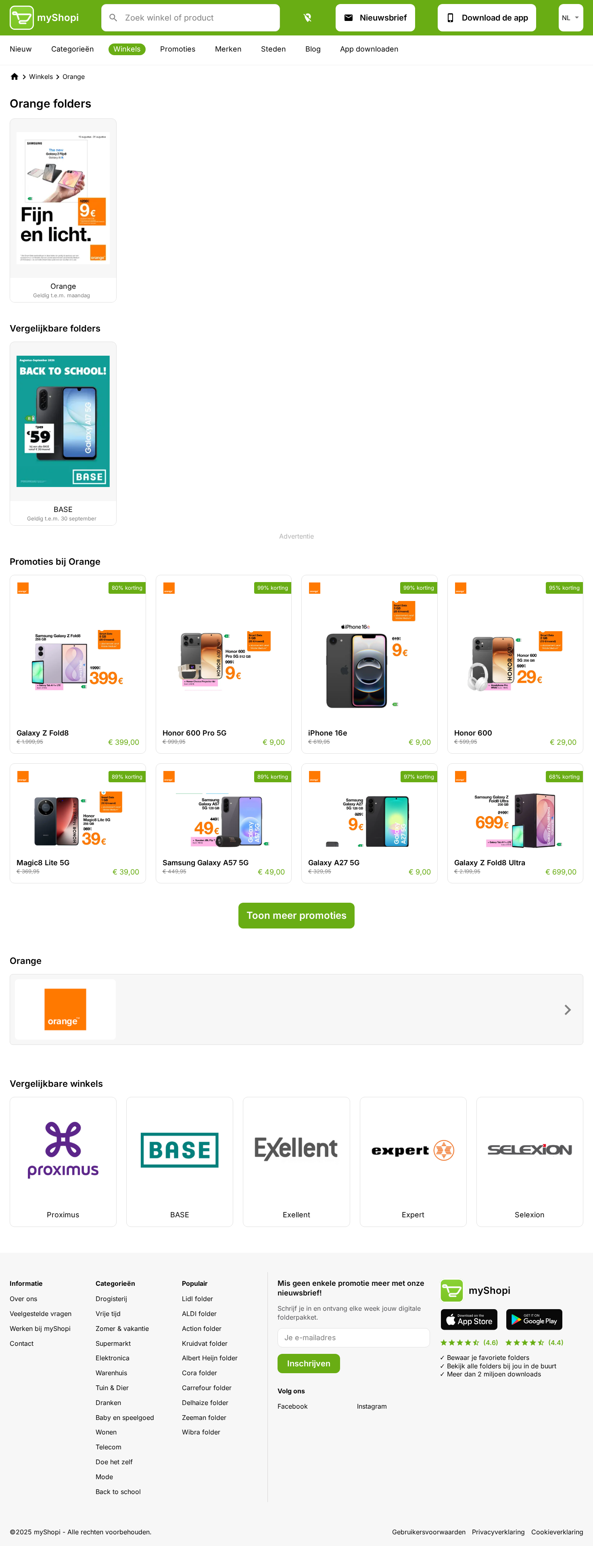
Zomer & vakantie (122, 1328)
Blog (313, 49)
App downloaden (369, 49)
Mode (104, 1477)
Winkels (127, 49)
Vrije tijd (108, 1314)
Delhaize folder (205, 1403)
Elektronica (112, 1358)
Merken (228, 49)
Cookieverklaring (557, 1532)
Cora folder (199, 1373)
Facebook (293, 1406)
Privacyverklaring (498, 1532)
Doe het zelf (114, 1462)
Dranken (108, 1403)
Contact (21, 1343)
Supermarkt (113, 1343)
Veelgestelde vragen (40, 1314)
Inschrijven (308, 1363)
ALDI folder (199, 1314)
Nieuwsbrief (383, 18)
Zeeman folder (204, 1417)
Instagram (372, 1406)
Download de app (495, 18)
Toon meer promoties (296, 915)
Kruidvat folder (205, 1343)
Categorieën (72, 49)
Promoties (178, 49)
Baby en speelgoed (125, 1417)
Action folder (201, 1328)
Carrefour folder (207, 1388)
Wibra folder (201, 1432)
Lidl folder (197, 1299)
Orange (74, 77)
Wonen (106, 1432)
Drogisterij (111, 1299)
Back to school (118, 1492)
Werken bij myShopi (40, 1328)
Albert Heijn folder (210, 1358)
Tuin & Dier (112, 1388)
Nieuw (21, 49)
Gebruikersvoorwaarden (429, 1532)
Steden (273, 49)
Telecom (108, 1447)
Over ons (23, 1299)
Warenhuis (111, 1373)
